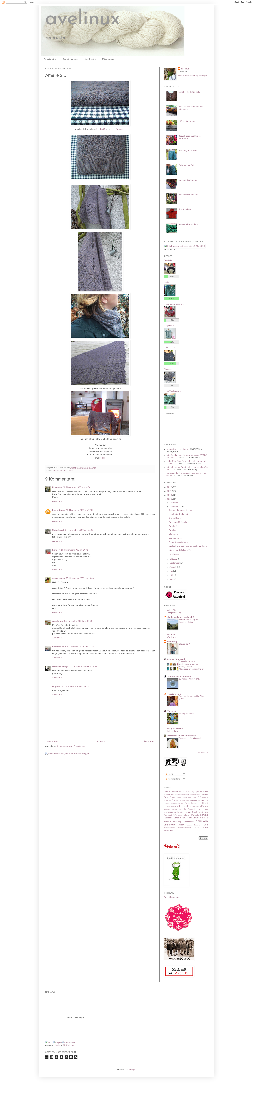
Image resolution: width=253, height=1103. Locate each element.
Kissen (194, 806)
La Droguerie (119, 129)
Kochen (204, 806)
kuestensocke (59, 646)
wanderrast (57, 621)
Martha (176, 812)
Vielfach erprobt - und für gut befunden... (188, 546)
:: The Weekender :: (172, 391)
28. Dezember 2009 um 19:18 (75, 686)
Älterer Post (148, 741)
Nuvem (198, 812)
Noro (194, 812)
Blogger (132, 1069)
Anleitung (190, 792)
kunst (181, 809)
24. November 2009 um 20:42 (74, 550)
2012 (169, 487)
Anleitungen (70, 59)
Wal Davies (172, 637)
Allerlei (175, 791)
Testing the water (186, 714)
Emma (184, 797)
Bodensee (180, 794)
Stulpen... (173, 534)
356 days (171, 711)
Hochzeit (167, 806)
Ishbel (173, 806)
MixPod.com (69, 1045)
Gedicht (204, 800)
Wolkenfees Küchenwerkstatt (181, 736)
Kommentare (173, 779)
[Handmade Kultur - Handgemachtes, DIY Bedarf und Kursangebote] (178, 931)
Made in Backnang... (188, 180)
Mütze (189, 812)
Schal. (183, 818)
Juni (172, 575)
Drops (172, 797)
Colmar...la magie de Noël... (182, 510)
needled (171, 634)
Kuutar (166, 282)
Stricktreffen (169, 825)
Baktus (173, 794)
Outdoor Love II (173, 731)
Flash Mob (192, 797)
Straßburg (177, 822)
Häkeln (186, 803)
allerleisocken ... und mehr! (180, 617)
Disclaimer (109, 59)
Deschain (168, 260)
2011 (169, 491)
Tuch (70, 471)
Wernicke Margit (60, 666)
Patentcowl (168, 815)
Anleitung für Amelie (187, 150)
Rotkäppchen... (185, 209)
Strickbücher (188, 822)
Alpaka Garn (102, 129)
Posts (170, 774)
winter (196, 828)
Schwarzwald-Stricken (197, 818)
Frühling (167, 800)
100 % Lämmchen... (187, 121)
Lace (200, 809)
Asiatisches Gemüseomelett (191, 738)
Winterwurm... (175, 538)
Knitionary (172, 641)
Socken (167, 821)
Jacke (178, 806)
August (173, 567)
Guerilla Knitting (177, 803)
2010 (169, 495)
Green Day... (175, 518)
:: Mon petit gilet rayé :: (174, 304)
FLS (199, 797)
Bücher (192, 794)
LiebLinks (90, 59)
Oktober (174, 559)
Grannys (167, 803)
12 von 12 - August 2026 (189, 679)
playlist (57, 1045)
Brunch (186, 794)
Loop (206, 809)
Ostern (205, 812)
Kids (189, 806)
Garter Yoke (184, 800)
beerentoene (58, 510)
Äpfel (197, 792)
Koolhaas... (174, 554)
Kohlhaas (167, 809)
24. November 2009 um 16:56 (76, 487)
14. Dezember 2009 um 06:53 (83, 666)
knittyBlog (172, 610)
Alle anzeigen (203, 752)
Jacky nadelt (58, 578)
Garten (175, 800)
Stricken (63, 471)
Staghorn (167, 369)
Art (201, 792)
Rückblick (168, 818)
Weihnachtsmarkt (184, 828)
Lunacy (56, 550)
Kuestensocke (174, 694)
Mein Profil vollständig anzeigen (192, 75)
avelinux (82, 19)
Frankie (205, 797)
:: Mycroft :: (169, 326)
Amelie (56, 471)
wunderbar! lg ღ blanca (177, 449)
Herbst (205, 803)
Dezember (175, 502)
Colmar (197, 794)
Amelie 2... (174, 526)
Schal (176, 818)
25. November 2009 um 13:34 (80, 578)
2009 (169, 499)
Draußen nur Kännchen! (179, 676)
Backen (167, 795)
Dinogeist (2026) (174, 613)
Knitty (199, 806)
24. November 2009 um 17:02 (80, 510)
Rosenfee (57, 487)
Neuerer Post (52, 741)
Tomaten (197, 825)
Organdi (56, 686)
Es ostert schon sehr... (188, 194)
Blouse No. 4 (184, 644)
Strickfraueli (58, 530)
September (175, 563)
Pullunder (195, 815)
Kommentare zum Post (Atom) (71, 746)
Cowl (166, 797)
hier (103, 458)
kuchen (174, 809)
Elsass (178, 797)
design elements (175, 728)
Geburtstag (195, 800)
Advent (167, 791)
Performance (177, 815)
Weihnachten (169, 828)
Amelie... (173, 530)
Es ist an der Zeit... (187, 165)
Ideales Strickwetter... (188, 224)
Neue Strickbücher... (178, 542)
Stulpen (180, 825)
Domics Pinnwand (176, 659)
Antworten (57, 501)
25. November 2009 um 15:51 (78, 621)
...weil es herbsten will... (189, 92)
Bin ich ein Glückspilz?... (180, 550)
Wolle (205, 827)
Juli (171, 571)
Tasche (189, 825)
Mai (171, 579)
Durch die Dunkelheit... (179, 514)
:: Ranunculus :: (170, 347)
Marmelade (168, 812)
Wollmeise (168, 830)
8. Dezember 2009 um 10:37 (80, 646)
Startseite (50, 59)
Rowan (204, 814)
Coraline (204, 795)
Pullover (186, 815)
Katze (185, 806)
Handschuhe (195, 803)
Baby (205, 792)
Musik (182, 812)
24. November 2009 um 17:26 (79, 530)
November (175, 506)
